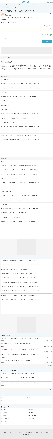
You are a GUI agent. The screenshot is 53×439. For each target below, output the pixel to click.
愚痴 (3, 400)
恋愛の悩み (5, 412)
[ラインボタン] (51, 35)
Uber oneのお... (13, 7)
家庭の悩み (30, 412)
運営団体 (19, 432)
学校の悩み (5, 415)
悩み (29, 397)
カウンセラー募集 (38, 432)
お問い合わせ (26, 434)
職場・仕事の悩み (32, 415)
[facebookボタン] (46, 35)
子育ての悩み (31, 418)
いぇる (2, 7)
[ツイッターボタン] (48, 35)
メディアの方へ (46, 432)
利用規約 (5, 432)
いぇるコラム (30, 432)
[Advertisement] (26, 50)
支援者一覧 (24, 432)
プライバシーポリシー (12, 432)
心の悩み (7, 7)
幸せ (50, 25)
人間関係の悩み (31, 409)
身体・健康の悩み (6, 418)
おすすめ (20, 4)
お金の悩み (5, 421)
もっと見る (49, 365)
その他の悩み (5, 423)
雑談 (29, 400)
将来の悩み (30, 421)
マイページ (33, 4)
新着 (7, 4)
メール (46, 4)
